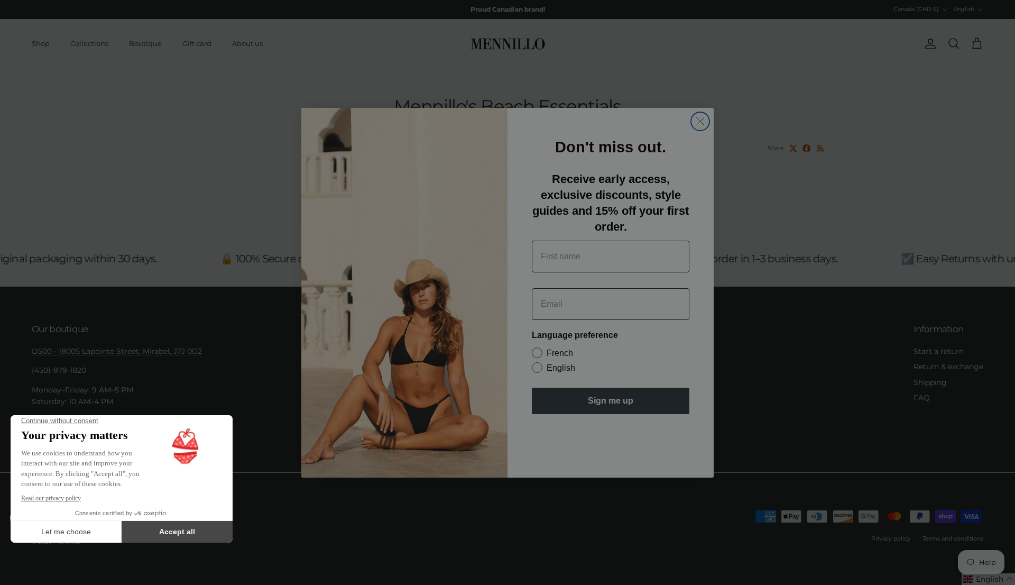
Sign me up (610, 400)
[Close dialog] (700, 121)
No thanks (610, 438)
